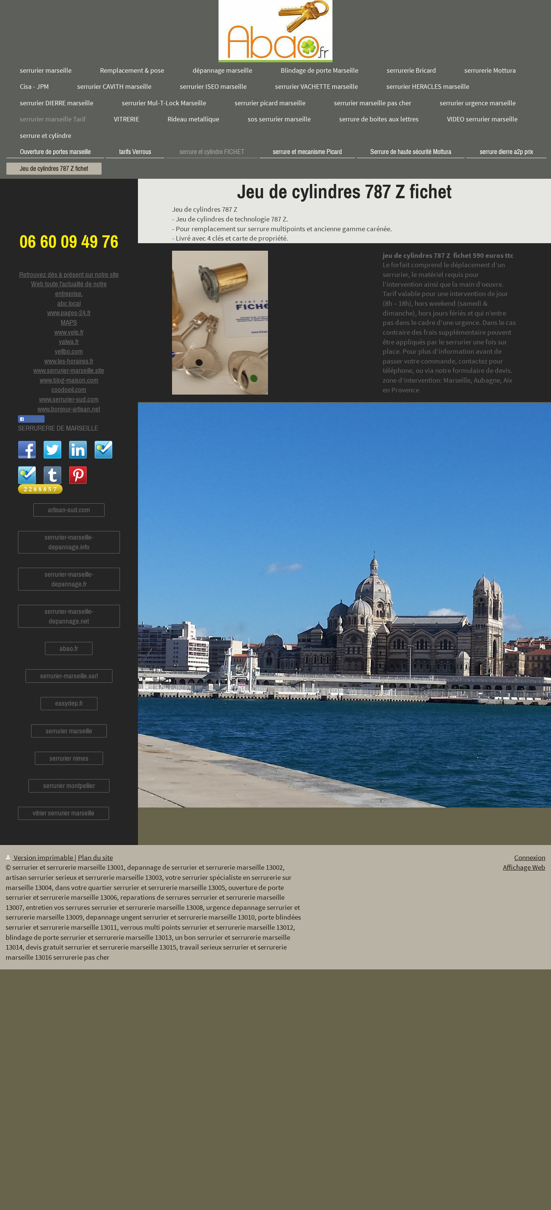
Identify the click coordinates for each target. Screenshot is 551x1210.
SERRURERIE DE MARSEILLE (58, 428)
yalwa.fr (69, 341)
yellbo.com (69, 351)
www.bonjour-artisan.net (68, 409)
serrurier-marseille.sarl (69, 676)
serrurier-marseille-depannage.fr (69, 579)
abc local (69, 303)
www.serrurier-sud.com (69, 399)
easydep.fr (69, 703)
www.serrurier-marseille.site (68, 370)
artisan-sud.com (69, 510)
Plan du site (95, 857)
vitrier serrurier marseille (63, 813)
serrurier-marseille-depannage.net (69, 616)
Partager (33, 419)
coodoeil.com (68, 389)
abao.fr (69, 648)
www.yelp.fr (69, 332)
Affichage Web (524, 867)
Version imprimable (43, 857)
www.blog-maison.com (69, 380)
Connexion (529, 857)
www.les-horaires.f (67, 361)
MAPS (69, 322)
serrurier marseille (69, 731)
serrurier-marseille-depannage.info (69, 542)
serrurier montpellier (69, 785)
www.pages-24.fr (69, 312)
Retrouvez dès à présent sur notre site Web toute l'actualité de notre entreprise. (69, 284)
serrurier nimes (68, 758)
